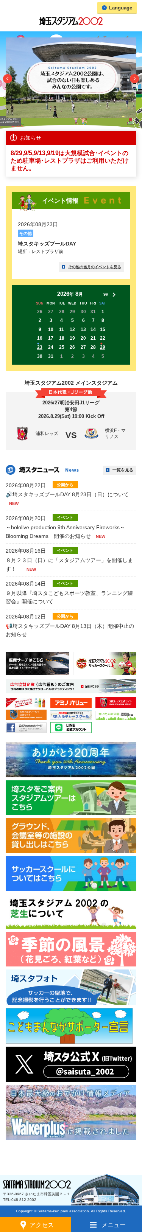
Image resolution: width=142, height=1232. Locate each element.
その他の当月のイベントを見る (94, 267)
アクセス (42, 1225)
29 (102, 347)
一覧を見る (122, 470)
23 (39, 347)
